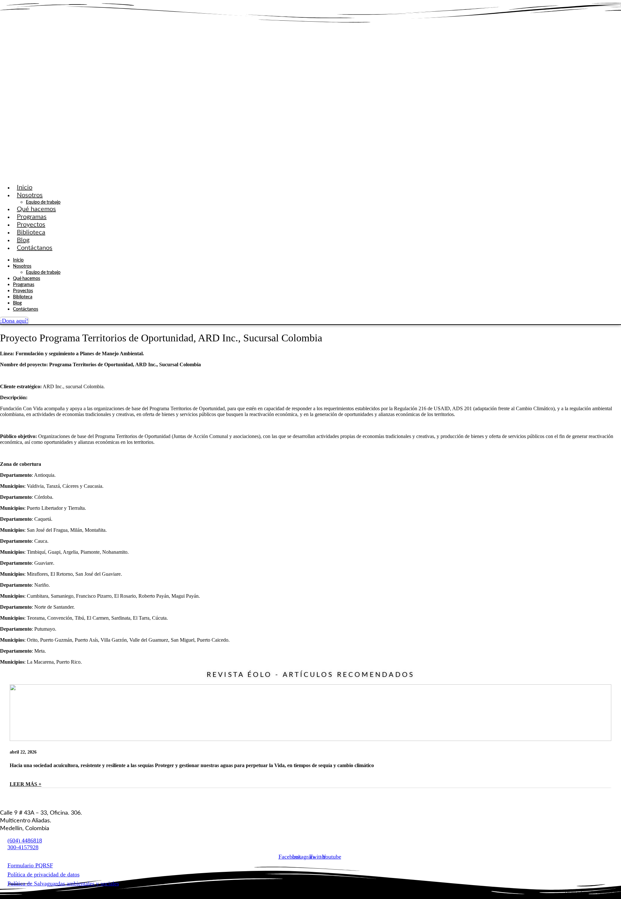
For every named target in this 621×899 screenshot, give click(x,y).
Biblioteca (31, 232)
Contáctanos (34, 248)
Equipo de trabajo (43, 202)
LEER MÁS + (25, 784)
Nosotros (30, 195)
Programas (32, 217)
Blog (23, 240)
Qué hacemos (36, 209)
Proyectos (31, 224)
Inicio (24, 187)
